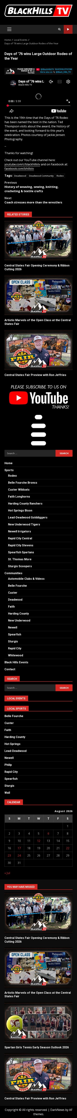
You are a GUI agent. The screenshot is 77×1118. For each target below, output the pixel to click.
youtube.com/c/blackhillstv (22, 164)
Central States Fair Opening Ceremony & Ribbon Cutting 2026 (38, 240)
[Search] (59, 29)
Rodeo (60, 175)
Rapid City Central (20, 538)
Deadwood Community (41, 175)
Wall (7, 792)
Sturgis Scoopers (20, 566)
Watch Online (68, 29)
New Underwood (19, 620)
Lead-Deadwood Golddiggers (27, 517)
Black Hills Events (16, 662)
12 (38, 841)
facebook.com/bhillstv (19, 169)
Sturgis (13, 641)
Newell (12, 627)
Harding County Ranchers (25, 503)
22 (67, 848)
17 (19, 848)
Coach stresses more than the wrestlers (33, 200)
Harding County (18, 613)
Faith (11, 606)
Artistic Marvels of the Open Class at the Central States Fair (38, 295)
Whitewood (15, 655)
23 (9, 855)
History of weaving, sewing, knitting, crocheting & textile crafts (31, 187)
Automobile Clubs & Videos (26, 578)
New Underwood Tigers (24, 524)
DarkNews (57, 1110)
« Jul (7, 873)
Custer (12, 592)
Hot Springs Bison (20, 510)
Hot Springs (12, 744)
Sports (9, 470)
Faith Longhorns (19, 496)
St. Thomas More (20, 559)
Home (8, 463)
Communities (13, 573)
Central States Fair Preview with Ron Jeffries (38, 350)
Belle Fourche (17, 585)
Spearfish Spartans (21, 552)
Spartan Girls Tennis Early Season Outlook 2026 (38, 1022)
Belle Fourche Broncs (22, 482)
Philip (8, 765)
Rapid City (14, 648)
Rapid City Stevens (20, 545)
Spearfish (14, 634)
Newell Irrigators (19, 531)
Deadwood (20, 175)
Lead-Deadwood (15, 751)
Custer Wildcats (19, 489)
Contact (9, 669)
